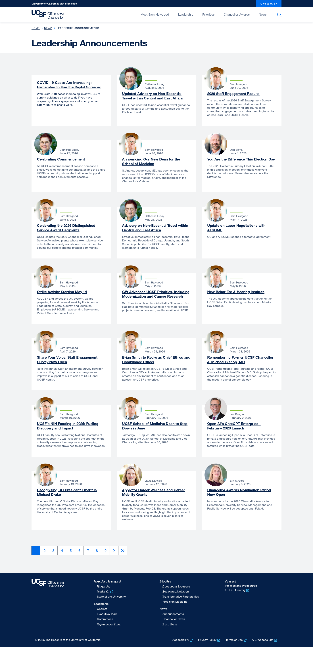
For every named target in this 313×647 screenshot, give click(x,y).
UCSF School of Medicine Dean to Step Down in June (154, 425)
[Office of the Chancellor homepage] (49, 14)
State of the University (111, 596)
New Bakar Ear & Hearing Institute (235, 291)
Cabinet (102, 609)
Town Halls (169, 624)
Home (36, 28)
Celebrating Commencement (61, 159)
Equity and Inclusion (175, 591)
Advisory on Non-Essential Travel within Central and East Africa (155, 227)
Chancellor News (173, 619)
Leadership (185, 14)
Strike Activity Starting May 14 (62, 291)
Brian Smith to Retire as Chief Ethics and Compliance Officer (156, 359)
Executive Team (107, 614)
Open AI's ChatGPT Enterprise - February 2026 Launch (234, 425)
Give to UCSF (270, 4)
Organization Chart (109, 624)
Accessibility (182, 640)
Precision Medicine (174, 601)
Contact (230, 581)
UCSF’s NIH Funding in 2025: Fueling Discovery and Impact (67, 425)
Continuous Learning (176, 586)
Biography (103, 586)
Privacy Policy (209, 640)
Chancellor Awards (237, 14)
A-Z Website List (265, 640)
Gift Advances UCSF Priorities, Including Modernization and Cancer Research (155, 294)
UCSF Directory (237, 590)
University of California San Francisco (54, 4)
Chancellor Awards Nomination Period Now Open (239, 492)
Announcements (173, 614)
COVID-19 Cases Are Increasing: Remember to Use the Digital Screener (69, 84)
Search (280, 14)
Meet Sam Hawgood (155, 14)
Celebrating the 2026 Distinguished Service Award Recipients (66, 227)
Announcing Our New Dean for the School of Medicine (151, 161)
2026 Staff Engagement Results (233, 93)
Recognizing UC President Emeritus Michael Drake (67, 492)
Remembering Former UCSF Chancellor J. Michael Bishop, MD (240, 359)
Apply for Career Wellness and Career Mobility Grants (153, 492)
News (263, 14)
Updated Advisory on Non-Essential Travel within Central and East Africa (152, 95)
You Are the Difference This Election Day (241, 159)
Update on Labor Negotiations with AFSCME (236, 227)
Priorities (208, 14)
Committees (105, 619)
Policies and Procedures (241, 585)
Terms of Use (236, 640)
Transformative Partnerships (180, 596)
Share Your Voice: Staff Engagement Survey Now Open (67, 359)
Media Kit (105, 591)
